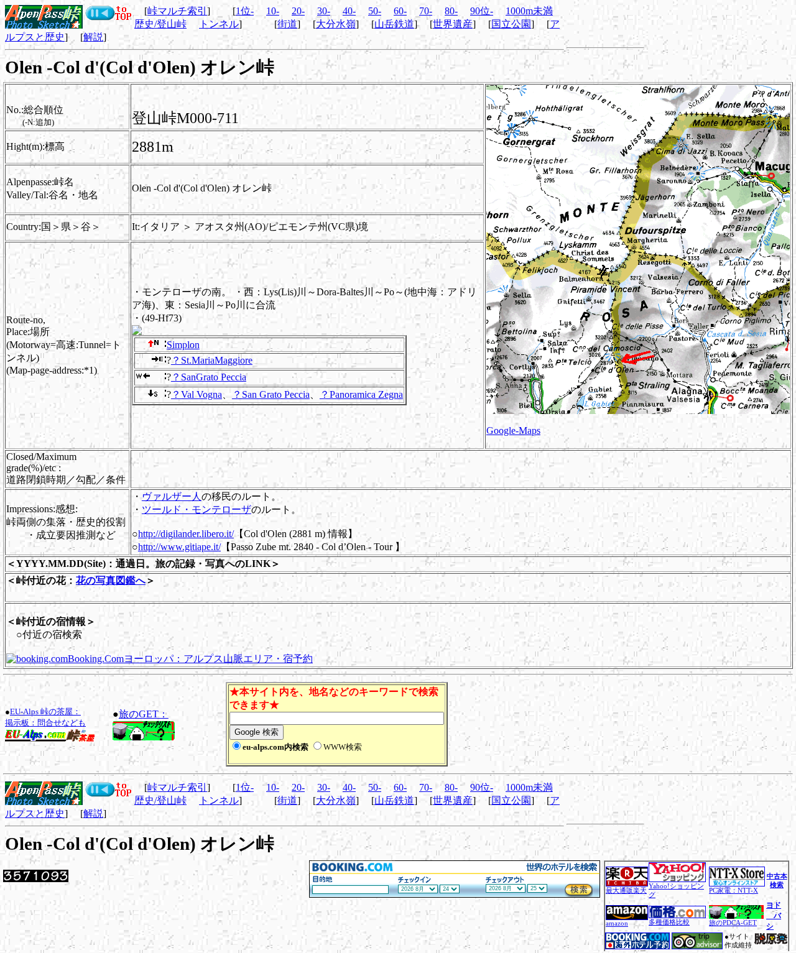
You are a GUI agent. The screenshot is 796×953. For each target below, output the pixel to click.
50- (374, 11)
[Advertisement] (595, 724)
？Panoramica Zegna (361, 394)
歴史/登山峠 (160, 24)
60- (400, 11)
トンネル (219, 24)
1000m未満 (529, 11)
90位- (481, 11)
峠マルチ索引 (177, 11)
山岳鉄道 (394, 24)
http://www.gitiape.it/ (179, 546)
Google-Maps (513, 430)
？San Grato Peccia (271, 394)
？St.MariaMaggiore (211, 360)
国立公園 (511, 24)
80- (451, 11)
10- (272, 11)
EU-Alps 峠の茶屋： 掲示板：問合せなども (45, 717)
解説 (93, 37)
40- (349, 11)
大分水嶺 (336, 24)
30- (323, 11)
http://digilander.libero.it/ (186, 533)
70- (425, 11)
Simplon (183, 344)
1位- (245, 11)
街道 (287, 24)
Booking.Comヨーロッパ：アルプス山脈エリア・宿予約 (190, 658)
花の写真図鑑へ (111, 580)
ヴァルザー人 (171, 496)
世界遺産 (453, 24)
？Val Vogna (196, 394)
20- (298, 11)
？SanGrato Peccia (208, 377)
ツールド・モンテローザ (196, 509)
